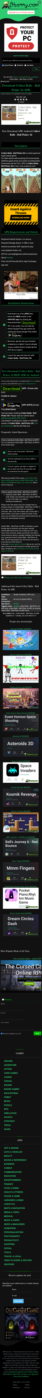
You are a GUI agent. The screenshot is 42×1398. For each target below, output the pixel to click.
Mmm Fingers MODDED (20, 861)
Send (37, 1034)
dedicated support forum (18, 1372)
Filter (36, 69)
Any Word (30, 65)
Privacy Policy (33, 1372)
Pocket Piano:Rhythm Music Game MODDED (21, 886)
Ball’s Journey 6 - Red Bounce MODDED (20, 837)
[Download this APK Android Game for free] (11, 388)
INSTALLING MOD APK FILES (13, 418)
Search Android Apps (21, 56)
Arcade (10, 257)
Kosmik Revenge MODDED (20, 787)
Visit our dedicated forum (28, 383)
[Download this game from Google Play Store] (11, 405)
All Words (20, 65)
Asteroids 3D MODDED (21, 736)
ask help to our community (23, 482)
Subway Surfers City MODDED (21, 687)
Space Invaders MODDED (21, 761)
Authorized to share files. (12, 1374)
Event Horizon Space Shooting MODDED (20, 713)
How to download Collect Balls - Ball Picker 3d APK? (20, 440)
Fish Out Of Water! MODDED (21, 629)
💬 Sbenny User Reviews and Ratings (16, 577)
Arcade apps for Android (17, 544)
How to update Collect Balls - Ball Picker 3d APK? (19, 492)
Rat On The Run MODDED (20, 811)
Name (3, 1004)
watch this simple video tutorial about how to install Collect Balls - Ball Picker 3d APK (19, 480)
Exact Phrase (9, 65)
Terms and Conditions (21, 1376)
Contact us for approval (29, 1374)
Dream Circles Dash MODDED (21, 913)
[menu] (39, 2)
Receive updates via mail (12, 1033)
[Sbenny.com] (20, 5)
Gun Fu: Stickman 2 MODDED (21, 654)
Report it (33, 381)
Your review (5, 1022)
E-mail (3, 1013)
